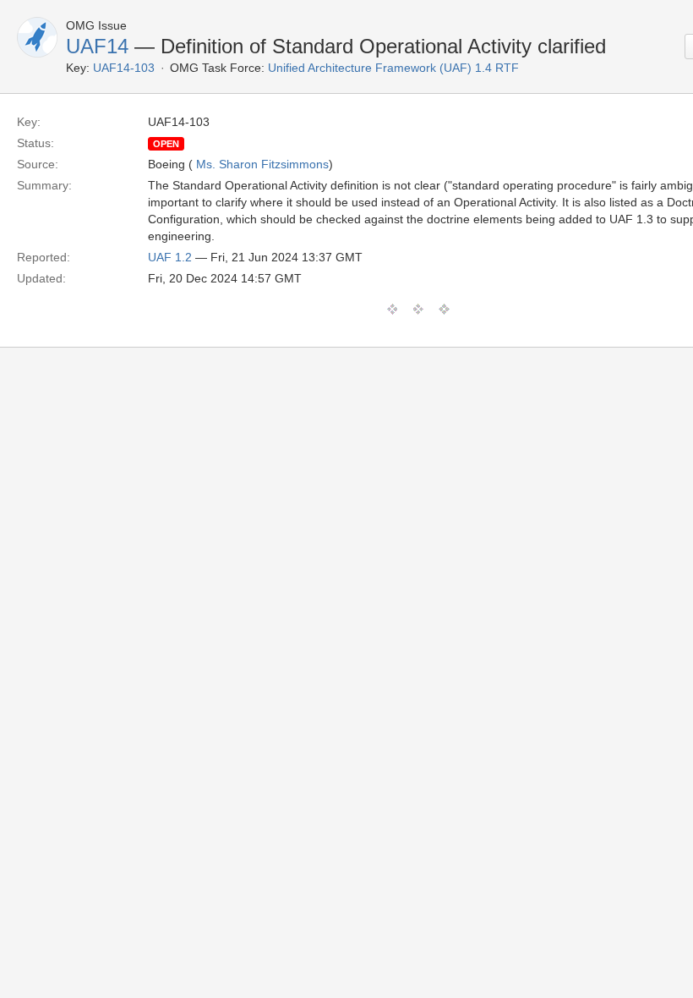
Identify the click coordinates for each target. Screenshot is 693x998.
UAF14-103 (124, 67)
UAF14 (97, 46)
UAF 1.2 (170, 257)
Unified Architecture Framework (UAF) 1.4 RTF (393, 67)
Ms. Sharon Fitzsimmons (262, 164)
